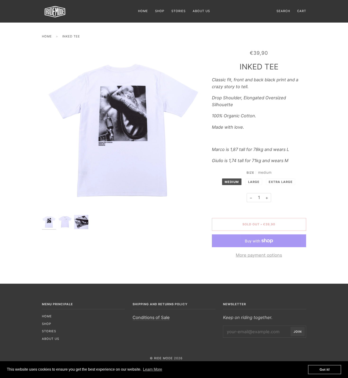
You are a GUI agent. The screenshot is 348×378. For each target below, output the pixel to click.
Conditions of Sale (151, 317)
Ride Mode (163, 358)
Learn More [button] (152, 369)
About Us (50, 339)
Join (298, 331)
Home (47, 36)
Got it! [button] (325, 369)
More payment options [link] (259, 255)
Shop (46, 324)
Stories (49, 331)
